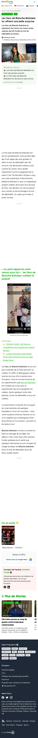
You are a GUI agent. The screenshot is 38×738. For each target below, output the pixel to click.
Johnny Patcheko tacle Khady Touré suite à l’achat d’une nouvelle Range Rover (18, 357)
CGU (3, 673)
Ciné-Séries (10, 725)
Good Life (17, 721)
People (32, 721)
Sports (26, 725)
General (9, 721)
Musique (19, 725)
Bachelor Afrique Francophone (8, 540)
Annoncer (5, 679)
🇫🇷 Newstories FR (8, 686)
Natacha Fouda (9, 37)
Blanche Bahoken (28, 382)
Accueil (4, 11)
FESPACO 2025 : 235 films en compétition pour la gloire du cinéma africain (19, 347)
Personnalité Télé (15, 11)
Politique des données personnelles (15, 676)
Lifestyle (25, 721)
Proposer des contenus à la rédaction (16, 683)
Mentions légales (8, 670)
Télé (8, 11)
